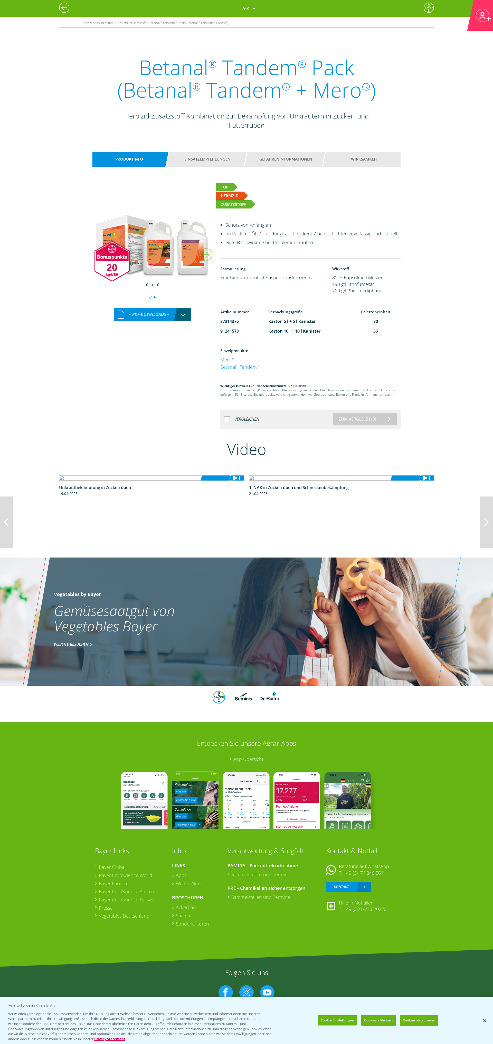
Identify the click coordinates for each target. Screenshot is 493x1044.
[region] (246, 1020)
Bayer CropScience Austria (126, 891)
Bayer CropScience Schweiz (127, 900)
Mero (227, 359)
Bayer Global (112, 867)
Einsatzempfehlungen (207, 159)
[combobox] (152, 314)
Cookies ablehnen (378, 1020)
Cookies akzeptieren (419, 1020)
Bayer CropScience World (125, 875)
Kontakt (341, 886)
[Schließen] (484, 1020)
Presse (106, 908)
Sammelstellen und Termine (260, 874)
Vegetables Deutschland (124, 916)
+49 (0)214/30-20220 (365, 909)
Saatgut (184, 915)
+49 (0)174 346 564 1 (365, 873)
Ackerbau (186, 907)
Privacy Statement (109, 1038)
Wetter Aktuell (190, 883)
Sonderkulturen (192, 924)
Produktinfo (129, 159)
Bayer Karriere (114, 883)
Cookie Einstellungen (337, 1020)
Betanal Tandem (239, 367)
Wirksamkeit (364, 159)
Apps (181, 875)
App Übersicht (248, 759)
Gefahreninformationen (285, 159)
